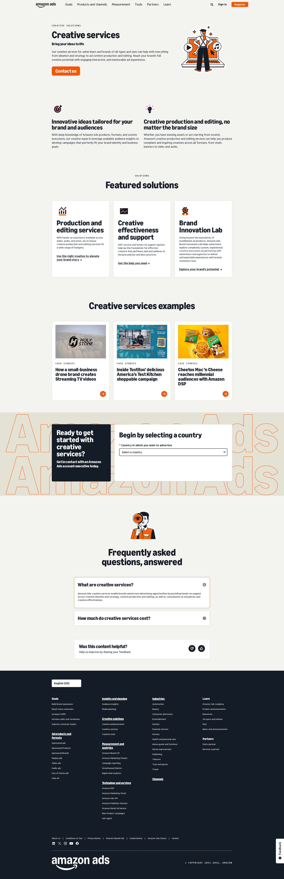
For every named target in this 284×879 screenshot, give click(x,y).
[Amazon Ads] (43, 4)
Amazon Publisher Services (115, 803)
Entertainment (159, 719)
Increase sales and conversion (66, 719)
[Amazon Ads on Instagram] (65, 844)
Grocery (155, 734)
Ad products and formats (61, 735)
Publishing (157, 754)
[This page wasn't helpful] (192, 649)
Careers (175, 838)
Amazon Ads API (110, 798)
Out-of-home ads (60, 773)
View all (55, 778)
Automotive (158, 704)
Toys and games (160, 764)
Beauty (155, 709)
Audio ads (56, 768)
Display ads (57, 758)
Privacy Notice (94, 838)
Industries (158, 698)
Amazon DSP (108, 788)
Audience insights (110, 704)
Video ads (56, 763)
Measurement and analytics (113, 746)
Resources (207, 714)
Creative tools (108, 734)
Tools (138, 4)
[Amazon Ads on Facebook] (77, 844)
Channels (157, 779)
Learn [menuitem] (206, 698)
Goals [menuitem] (55, 698)
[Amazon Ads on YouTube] (71, 844)
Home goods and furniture (164, 744)
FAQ (204, 724)
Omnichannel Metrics (112, 768)
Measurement (121, 4)
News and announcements (215, 729)
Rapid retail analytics (111, 773)
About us (56, 838)
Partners (153, 4)
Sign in (222, 4)
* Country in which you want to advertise (145, 445)
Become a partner (211, 749)
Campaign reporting (111, 763)
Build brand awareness (62, 704)
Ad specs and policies (213, 719)
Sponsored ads (59, 743)
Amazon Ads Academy (213, 704)
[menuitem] (66, 758)
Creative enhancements (113, 724)
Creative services (110, 729)
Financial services (160, 729)
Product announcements (214, 709)
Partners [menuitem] (208, 739)
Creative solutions (113, 719)
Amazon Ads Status (157, 838)
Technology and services (116, 783)
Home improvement (161, 749)
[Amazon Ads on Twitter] (59, 844)
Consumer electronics (162, 714)
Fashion (155, 724)
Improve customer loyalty (64, 724)
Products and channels (92, 4)
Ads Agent (107, 818)
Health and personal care (164, 739)
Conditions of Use (74, 838)
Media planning (109, 709)
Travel (155, 769)
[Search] (212, 4)
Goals (68, 4)
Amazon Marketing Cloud (114, 793)
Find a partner (209, 744)
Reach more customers (63, 709)
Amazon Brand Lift (111, 753)
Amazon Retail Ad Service (114, 808)
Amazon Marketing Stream (114, 758)
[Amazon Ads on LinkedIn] (53, 844)
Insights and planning (114, 698)
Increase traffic (59, 714)
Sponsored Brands (60, 753)
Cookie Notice (136, 838)
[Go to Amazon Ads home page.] (80, 862)
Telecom (156, 759)
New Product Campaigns (113, 813)
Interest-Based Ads (115, 838)
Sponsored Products (61, 748)
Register (239, 4)
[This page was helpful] (201, 649)
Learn (167, 4)
